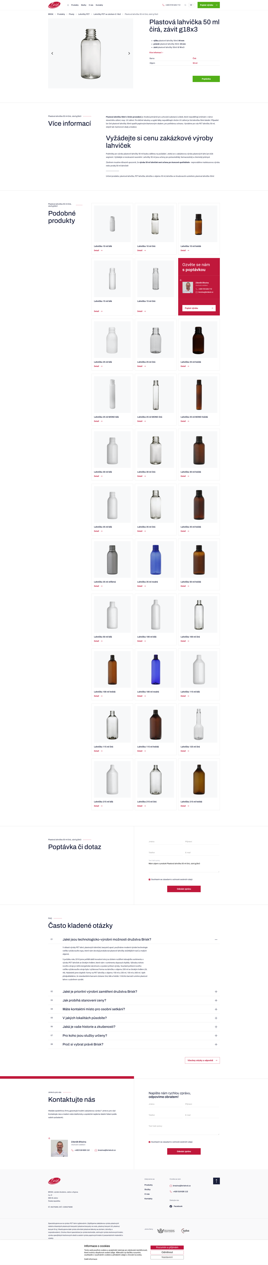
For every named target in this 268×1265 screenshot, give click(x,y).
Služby (147, 1189)
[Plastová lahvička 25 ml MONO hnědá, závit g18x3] (199, 399)
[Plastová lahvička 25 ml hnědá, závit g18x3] (199, 344)
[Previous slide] (52, 53)
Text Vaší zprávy (154, 860)
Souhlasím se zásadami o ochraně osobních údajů (172, 879)
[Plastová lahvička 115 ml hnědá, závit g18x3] (156, 729)
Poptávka (206, 79)
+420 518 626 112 (173, 5)
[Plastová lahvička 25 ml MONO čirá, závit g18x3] (156, 399)
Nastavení (167, 1257)
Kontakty (148, 1199)
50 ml (195, 63)
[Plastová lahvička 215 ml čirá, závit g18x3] (156, 784)
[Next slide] (129, 53)
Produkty (148, 1185)
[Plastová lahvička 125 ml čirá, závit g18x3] (199, 729)
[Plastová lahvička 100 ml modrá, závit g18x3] (156, 674)
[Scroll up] (216, 1181)
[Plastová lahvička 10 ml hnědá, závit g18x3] (199, 229)
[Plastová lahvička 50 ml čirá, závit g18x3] (90, 53)
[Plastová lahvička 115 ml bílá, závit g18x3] (199, 674)
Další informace (90, 1259)
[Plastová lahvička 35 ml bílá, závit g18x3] (112, 509)
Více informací (155, 52)
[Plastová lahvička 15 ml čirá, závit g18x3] (156, 286)
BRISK (50, 14)
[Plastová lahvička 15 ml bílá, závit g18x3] (112, 286)
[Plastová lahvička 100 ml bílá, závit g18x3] (156, 619)
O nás (147, 1194)
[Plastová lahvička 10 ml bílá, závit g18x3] (112, 229)
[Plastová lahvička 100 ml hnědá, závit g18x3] (112, 674)
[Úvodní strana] (68, 5)
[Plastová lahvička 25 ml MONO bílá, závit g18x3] (112, 399)
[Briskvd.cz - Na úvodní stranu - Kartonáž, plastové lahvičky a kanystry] (54, 5)
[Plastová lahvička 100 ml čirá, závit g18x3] (199, 619)
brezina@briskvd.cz (205, 292)
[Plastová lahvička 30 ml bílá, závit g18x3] (112, 454)
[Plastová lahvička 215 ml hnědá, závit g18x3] (199, 784)
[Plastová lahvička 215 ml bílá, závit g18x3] (112, 784)
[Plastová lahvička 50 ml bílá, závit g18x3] (112, 619)
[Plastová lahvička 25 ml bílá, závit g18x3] (112, 344)
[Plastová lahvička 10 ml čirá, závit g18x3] (156, 229)
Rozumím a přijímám (167, 1247)
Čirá (194, 58)
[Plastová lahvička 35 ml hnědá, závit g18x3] (199, 509)
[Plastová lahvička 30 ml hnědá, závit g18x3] (199, 454)
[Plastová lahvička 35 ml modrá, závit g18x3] (156, 564)
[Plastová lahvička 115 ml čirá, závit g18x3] (112, 729)
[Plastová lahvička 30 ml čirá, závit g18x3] (156, 454)
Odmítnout (167, 1252)
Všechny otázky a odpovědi (200, 1060)
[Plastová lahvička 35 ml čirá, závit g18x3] (156, 509)
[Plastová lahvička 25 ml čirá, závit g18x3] (156, 344)
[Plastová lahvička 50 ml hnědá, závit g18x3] (199, 564)
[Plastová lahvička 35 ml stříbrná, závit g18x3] (112, 564)
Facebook (178, 1206)
